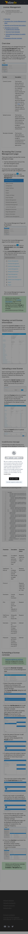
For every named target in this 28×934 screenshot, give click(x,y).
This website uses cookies (14, 458)
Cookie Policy (7, 474)
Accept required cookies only (14, 482)
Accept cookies (14, 478)
